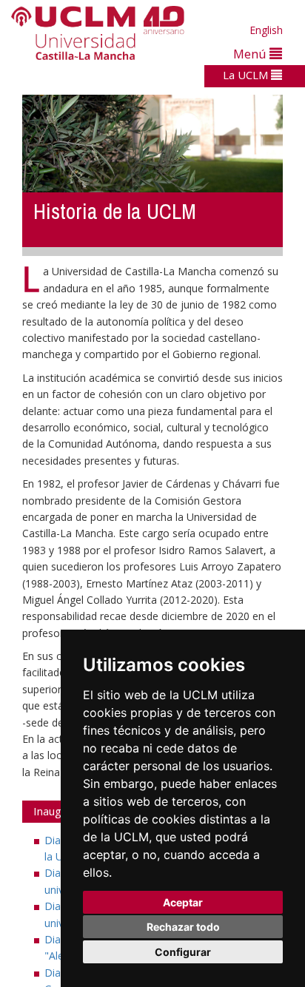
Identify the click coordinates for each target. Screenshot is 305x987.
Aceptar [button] (183, 902)
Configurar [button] (183, 952)
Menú (251, 53)
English (266, 30)
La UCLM (247, 74)
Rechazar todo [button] (183, 926)
